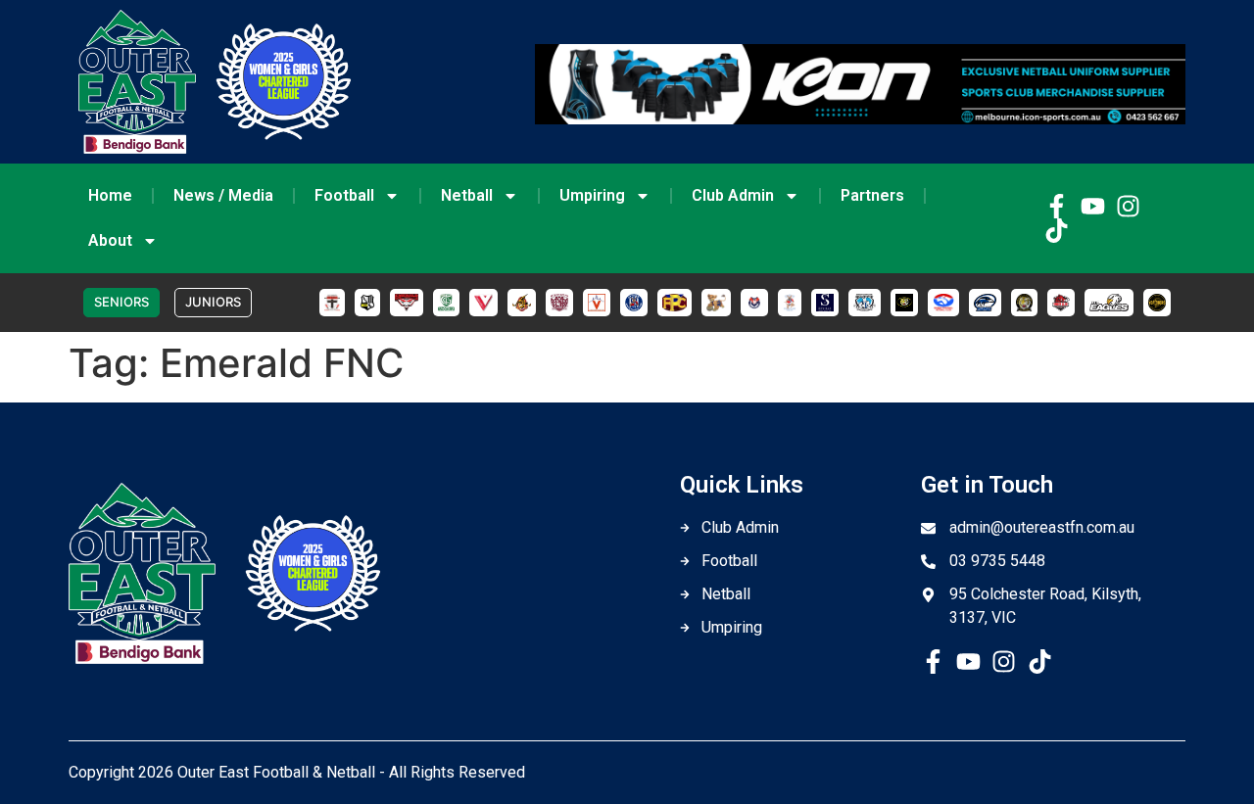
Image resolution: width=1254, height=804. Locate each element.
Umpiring (592, 195)
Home (110, 195)
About (110, 240)
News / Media (223, 195)
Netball (467, 195)
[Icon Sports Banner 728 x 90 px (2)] (860, 118)
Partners (872, 195)
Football (344, 195)
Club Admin (733, 195)
